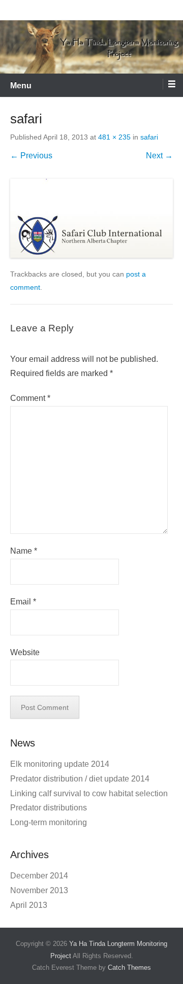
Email (23, 601)
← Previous (31, 155)
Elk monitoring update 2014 (59, 764)
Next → (159, 155)
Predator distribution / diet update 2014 (79, 778)
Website (25, 652)
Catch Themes (129, 967)
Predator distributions (48, 807)
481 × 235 (114, 137)
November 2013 (39, 890)
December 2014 (39, 875)
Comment (30, 398)
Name (23, 551)
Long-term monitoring (48, 822)
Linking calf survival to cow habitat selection (89, 793)
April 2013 (28, 905)
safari (149, 137)
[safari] (91, 218)
